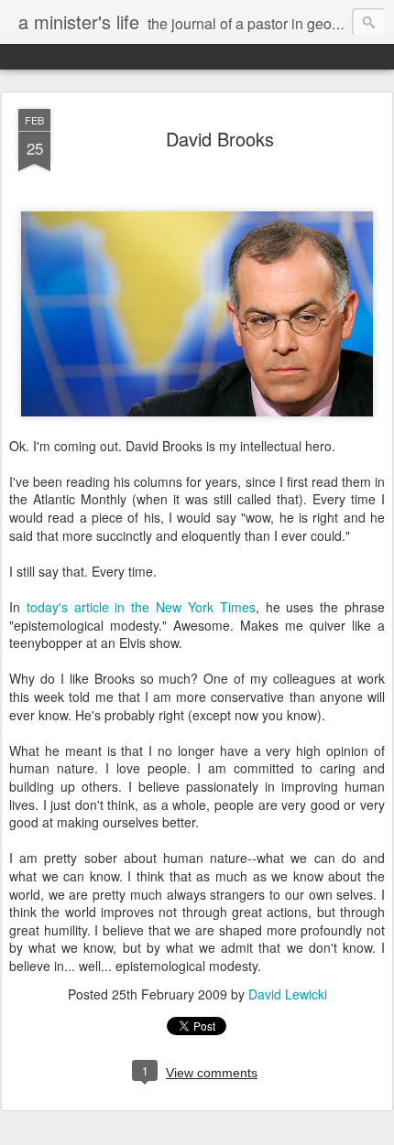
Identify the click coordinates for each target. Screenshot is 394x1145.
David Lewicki (287, 994)
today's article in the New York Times (141, 607)
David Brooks (220, 138)
